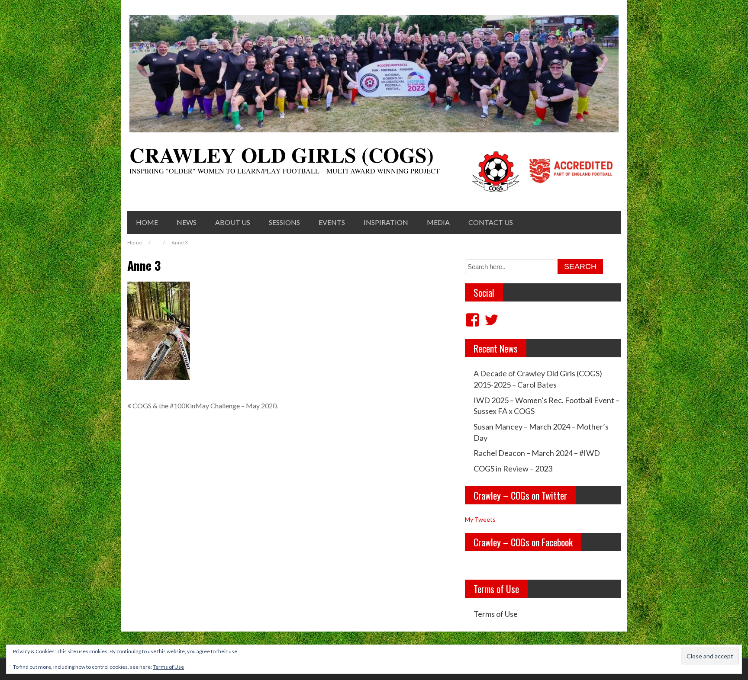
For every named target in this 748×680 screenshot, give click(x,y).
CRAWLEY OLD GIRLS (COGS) (281, 154)
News (187, 222)
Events (332, 222)
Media (438, 222)
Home (147, 222)
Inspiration (386, 222)
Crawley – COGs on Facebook (523, 542)
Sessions (284, 222)
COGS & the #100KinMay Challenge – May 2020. (205, 405)
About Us (232, 222)
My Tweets (480, 519)
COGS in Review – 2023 (513, 468)
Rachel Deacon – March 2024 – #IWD (537, 453)
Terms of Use (496, 614)
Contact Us (490, 222)
